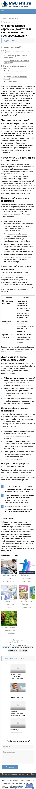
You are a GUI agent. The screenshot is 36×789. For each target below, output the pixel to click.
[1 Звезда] (9, 642)
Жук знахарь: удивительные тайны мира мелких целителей (17, 713)
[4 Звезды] (14, 642)
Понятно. (29, 786)
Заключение (10, 81)
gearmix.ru (18, 788)
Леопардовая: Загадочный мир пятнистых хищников (16, 731)
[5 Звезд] (16, 642)
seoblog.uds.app (28, 788)
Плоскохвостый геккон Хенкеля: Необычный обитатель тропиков (17, 695)
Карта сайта (30, 774)
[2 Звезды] (11, 642)
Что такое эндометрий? (11, 47)
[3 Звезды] (13, 642)
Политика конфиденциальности (13, 774)
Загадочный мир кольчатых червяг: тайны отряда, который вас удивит (17, 677)
